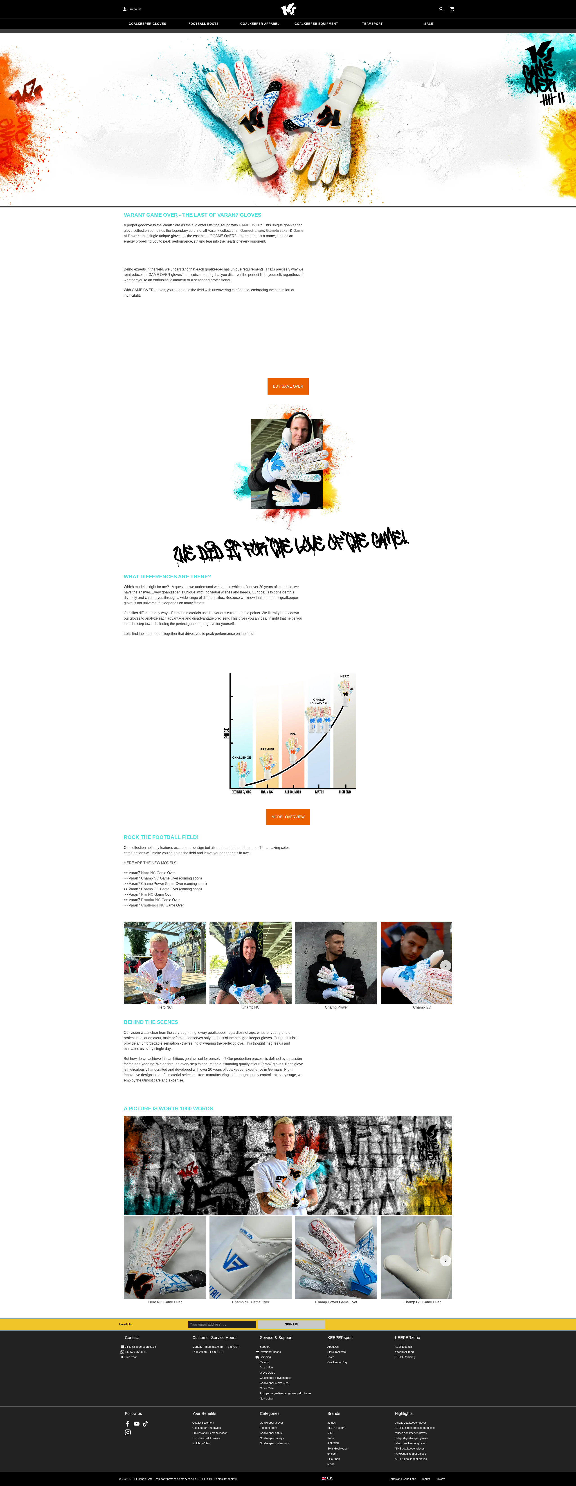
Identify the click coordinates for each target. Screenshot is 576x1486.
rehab (331, 1464)
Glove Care (267, 1388)
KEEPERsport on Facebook (128, 1424)
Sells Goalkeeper (338, 1448)
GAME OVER (250, 225)
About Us (333, 1346)
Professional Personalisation (209, 1433)
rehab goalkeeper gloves (410, 1443)
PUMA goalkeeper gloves (410, 1453)
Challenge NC (153, 905)
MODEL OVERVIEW (288, 817)
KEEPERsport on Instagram (128, 1432)
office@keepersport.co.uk (140, 1346)
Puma (331, 1438)
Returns (265, 1362)
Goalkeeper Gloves (147, 23)
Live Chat (131, 1357)
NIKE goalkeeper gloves (410, 1448)
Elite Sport (333, 1459)
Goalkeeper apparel (259, 23)
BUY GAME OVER (288, 386)
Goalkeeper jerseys (272, 1438)
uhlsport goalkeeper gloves (411, 1438)
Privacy (440, 1479)
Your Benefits (204, 1413)
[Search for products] (441, 9)
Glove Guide (267, 1372)
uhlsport (332, 1453)
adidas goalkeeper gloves (411, 1422)
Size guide (266, 1367)
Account (135, 9)
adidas (331, 1422)
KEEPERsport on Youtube (137, 1424)
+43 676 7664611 (135, 1352)
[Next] (445, 965)
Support (265, 1346)
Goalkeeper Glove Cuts (274, 1383)
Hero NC (148, 873)
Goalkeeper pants (271, 1433)
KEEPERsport (340, 1337)
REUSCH (333, 1443)
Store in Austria (336, 1352)
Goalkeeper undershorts (275, 1443)
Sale (428, 23)
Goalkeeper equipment (316, 23)
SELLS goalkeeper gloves (411, 1459)
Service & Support (276, 1337)
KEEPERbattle (404, 1346)
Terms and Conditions (402, 1479)
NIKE (330, 1433)
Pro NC (147, 894)
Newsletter (125, 1324)
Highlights (404, 1413)
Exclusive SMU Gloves (206, 1438)
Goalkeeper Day (337, 1362)
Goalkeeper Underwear (206, 1427)
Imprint (426, 1479)
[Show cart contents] (452, 9)
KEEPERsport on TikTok (145, 1424)
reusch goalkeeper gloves (411, 1433)
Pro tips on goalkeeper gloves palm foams (285, 1393)
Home (288, 9)
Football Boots (204, 23)
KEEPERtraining (405, 1357)
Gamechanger (252, 230)
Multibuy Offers (201, 1443)
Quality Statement (203, 1422)
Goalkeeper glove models (275, 1377)
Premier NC (151, 900)
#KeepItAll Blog (404, 1352)
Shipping (265, 1357)
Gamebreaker (277, 230)
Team (330, 1357)
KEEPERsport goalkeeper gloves (415, 1427)
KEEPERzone (407, 1337)
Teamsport (372, 23)
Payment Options (270, 1352)
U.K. (330, 1478)
